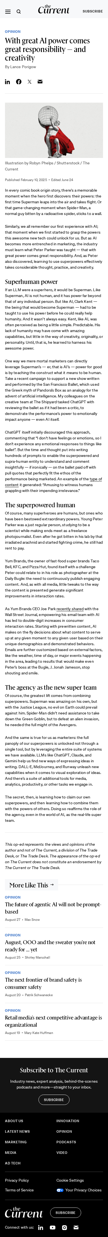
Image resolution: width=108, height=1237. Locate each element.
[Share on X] (30, 82)
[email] (76, 1227)
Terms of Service (19, 1190)
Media (11, 1152)
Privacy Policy (17, 1180)
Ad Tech (13, 1163)
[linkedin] (40, 1227)
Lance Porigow (23, 66)
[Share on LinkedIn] (7, 81)
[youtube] (52, 1227)
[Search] (19, 11)
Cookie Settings (70, 1180)
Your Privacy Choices (83, 1190)
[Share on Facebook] (19, 82)
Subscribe (93, 11)
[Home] (54, 9)
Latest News (17, 1131)
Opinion (13, 31)
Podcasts (66, 1142)
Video (62, 1152)
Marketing (16, 1142)
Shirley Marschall (37, 957)
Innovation (67, 1121)
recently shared (70, 608)
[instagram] (64, 1227)
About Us (14, 1121)
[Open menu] (8, 12)
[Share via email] (40, 81)
